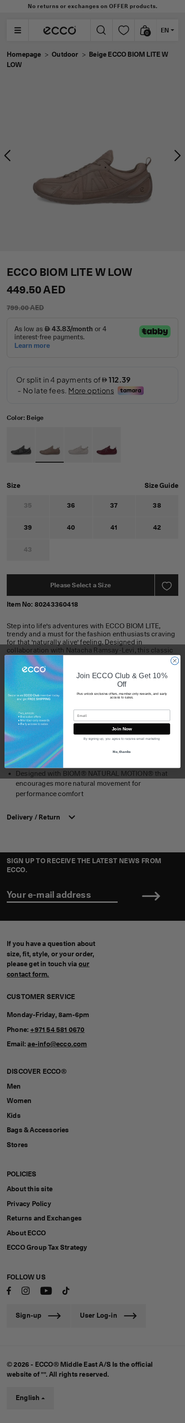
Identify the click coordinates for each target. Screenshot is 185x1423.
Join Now (122, 728)
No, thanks (122, 751)
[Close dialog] (175, 661)
